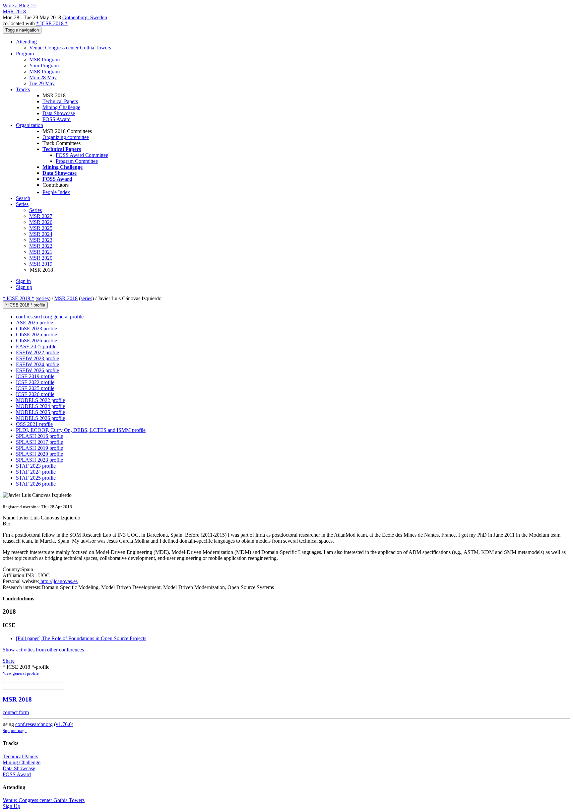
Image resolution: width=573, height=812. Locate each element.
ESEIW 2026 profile (37, 370)
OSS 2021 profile (34, 424)
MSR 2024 (40, 234)
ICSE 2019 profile (35, 376)
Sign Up (11, 806)
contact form (16, 712)
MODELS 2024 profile (40, 406)
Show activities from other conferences (43, 649)
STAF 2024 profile (36, 472)
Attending (26, 41)
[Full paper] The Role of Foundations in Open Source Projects (81, 638)
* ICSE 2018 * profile (25, 305)
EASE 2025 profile (36, 346)
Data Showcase (58, 113)
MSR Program (44, 59)
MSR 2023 (40, 240)
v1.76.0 (64, 724)
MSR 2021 (40, 252)
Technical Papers (60, 101)
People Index (56, 192)
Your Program (44, 65)
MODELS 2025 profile (40, 412)
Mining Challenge (61, 107)
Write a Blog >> (19, 5)
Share (9, 661)
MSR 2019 (40, 264)
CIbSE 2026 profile (36, 340)
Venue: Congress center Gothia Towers (70, 47)
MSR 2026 (40, 222)
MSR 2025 (40, 228)
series (43, 298)
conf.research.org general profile (50, 316)
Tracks (23, 89)
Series (35, 210)
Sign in (23, 281)
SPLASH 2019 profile (39, 448)
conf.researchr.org (34, 724)
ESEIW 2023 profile (37, 358)
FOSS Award (56, 119)
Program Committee (77, 161)
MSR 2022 (40, 246)
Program (25, 53)
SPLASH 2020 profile (39, 454)
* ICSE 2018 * (52, 23)
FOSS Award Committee (82, 155)
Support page (15, 730)
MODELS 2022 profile (40, 400)
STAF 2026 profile (36, 484)
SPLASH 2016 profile (39, 436)
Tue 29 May (42, 83)
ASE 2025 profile (34, 322)
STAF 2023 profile (36, 466)
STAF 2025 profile (36, 478)
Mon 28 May (43, 77)
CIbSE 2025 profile (36, 334)
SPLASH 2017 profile (39, 442)
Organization (29, 125)
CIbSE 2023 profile (36, 328)
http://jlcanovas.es (58, 581)
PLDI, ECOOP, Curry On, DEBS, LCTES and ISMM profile (81, 430)
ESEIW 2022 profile (37, 352)
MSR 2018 (66, 298)
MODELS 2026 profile (40, 418)
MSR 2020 (40, 258)
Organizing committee (65, 137)
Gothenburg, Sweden (84, 17)
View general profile (21, 673)
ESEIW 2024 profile (37, 364)
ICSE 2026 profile (35, 394)
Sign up (24, 287)
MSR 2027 (40, 216)
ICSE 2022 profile (35, 382)
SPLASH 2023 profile (39, 460)
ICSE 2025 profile (35, 388)
